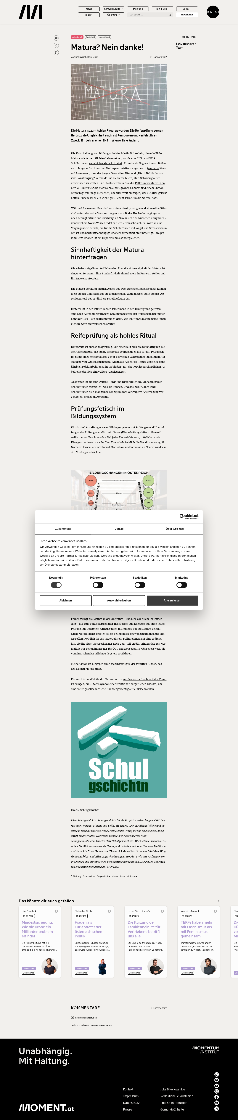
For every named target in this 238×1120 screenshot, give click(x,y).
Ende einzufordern (86, 278)
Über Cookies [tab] (175, 528)
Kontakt (128, 1089)
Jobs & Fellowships (172, 1089)
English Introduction (173, 1103)
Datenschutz (131, 1103)
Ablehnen (65, 600)
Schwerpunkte (112, 8)
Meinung (138, 8)
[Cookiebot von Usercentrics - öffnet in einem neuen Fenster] (182, 516)
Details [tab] (119, 528)
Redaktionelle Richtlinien (176, 1096)
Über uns (112, 14)
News (89, 8)
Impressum (131, 1096)
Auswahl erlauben (119, 600)
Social (186, 8)
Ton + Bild (161, 8)
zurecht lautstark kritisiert (105, 163)
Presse (127, 1109)
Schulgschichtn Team (186, 46)
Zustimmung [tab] (63, 528)
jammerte (153, 168)
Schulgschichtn (87, 820)
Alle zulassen (172, 600)
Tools (88, 14)
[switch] (98, 585)
